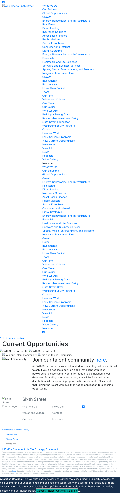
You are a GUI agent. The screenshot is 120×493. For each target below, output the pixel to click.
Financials (48, 58)
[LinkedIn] (4, 1)
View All (47, 148)
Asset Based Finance (54, 35)
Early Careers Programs (56, 136)
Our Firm (47, 95)
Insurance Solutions (54, 31)
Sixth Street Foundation (56, 121)
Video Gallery (50, 159)
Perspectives (50, 84)
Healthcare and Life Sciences (59, 61)
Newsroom (48, 144)
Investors (47, 328)
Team (45, 91)
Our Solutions (50, 9)
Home (46, 242)
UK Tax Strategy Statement (42, 449)
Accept (41, 490)
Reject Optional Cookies (62, 490)
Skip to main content (12, 338)
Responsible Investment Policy (60, 118)
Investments (49, 80)
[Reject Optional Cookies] (79, 491)
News (45, 151)
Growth (46, 16)
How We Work (51, 133)
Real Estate (48, 24)
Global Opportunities (54, 13)
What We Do (49, 5)
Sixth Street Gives (52, 287)
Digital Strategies (52, 50)
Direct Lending (50, 28)
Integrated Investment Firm (58, 73)
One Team (48, 103)
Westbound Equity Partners (58, 125)
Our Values (48, 106)
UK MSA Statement (13, 449)
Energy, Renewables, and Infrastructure (66, 20)
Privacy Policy (27, 490)
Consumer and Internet (56, 46)
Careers (47, 129)
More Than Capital (53, 88)
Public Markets (51, 39)
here (100, 360)
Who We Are (50, 110)
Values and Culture (53, 99)
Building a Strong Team (56, 114)
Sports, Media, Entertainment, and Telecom (68, 69)
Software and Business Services (61, 65)
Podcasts (47, 155)
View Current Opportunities (58, 140)
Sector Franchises (53, 43)
